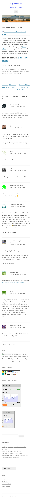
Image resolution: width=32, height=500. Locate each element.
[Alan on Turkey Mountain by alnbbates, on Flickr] (9, 354)
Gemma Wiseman (15, 325)
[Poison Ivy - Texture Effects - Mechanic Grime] (16, 34)
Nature (17, 71)
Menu (16, 11)
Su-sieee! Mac (14, 272)
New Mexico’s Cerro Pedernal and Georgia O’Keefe (15, 455)
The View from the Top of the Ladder (13, 283)
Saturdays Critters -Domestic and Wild (12, 453)
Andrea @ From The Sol (17, 205)
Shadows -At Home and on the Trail (11, 451)
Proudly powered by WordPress (10, 497)
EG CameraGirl (14, 105)
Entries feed (5, 482)
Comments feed (6, 484)
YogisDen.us (16, 3)
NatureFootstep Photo (16, 185)
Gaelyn (12, 126)
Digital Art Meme (19, 69)
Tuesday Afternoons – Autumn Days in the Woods (9, 87)
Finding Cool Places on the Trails (10, 457)
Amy (11, 168)
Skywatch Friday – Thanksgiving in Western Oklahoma (23, 87)
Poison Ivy (22, 71)
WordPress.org (6, 486)
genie (11, 291)
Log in (3, 480)
